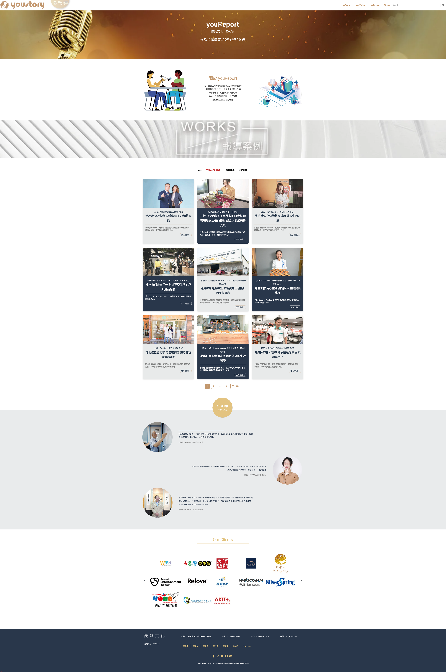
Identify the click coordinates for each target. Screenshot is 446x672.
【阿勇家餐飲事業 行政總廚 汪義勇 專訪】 (277, 348)
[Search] (443, 5)
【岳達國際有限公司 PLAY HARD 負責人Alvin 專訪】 (168, 280)
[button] (157, 437)
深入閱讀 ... (185, 234)
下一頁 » (235, 386)
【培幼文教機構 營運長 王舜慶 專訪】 (168, 211)
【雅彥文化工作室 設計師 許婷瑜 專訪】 (223, 211)
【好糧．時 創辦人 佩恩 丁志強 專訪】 (168, 348)
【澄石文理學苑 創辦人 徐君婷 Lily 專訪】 (277, 211)
